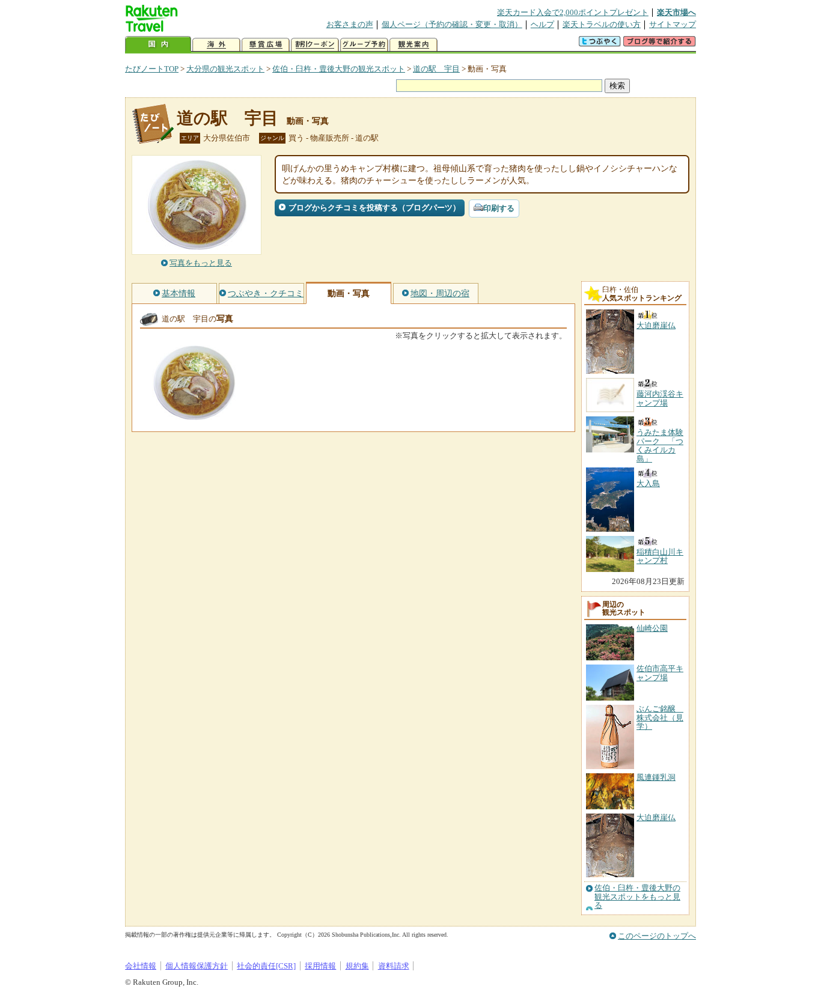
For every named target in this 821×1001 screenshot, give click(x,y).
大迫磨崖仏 (656, 817)
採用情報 (320, 965)
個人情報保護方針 (196, 965)
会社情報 (140, 965)
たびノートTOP (152, 68)
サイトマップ (672, 24)
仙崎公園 (652, 628)
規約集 (357, 965)
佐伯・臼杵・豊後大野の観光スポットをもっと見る (637, 897)
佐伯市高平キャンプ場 (659, 672)
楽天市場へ (676, 12)
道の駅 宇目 (436, 68)
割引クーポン (315, 44)
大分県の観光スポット (225, 68)
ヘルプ (542, 24)
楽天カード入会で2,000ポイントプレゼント (573, 12)
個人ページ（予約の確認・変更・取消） (452, 24)
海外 (216, 44)
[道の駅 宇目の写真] (193, 414)
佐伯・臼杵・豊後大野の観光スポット (338, 68)
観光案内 (413, 44)
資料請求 (393, 965)
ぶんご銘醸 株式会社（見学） (659, 717)
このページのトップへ (657, 935)
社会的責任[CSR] (266, 965)
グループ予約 (364, 44)
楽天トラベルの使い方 (602, 24)
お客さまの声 (349, 24)
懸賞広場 (266, 44)
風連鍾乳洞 (656, 777)
